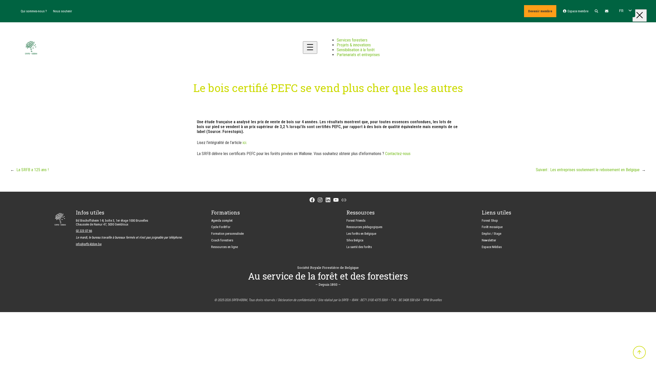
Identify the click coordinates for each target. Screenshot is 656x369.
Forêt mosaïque (492, 227)
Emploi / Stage (491, 233)
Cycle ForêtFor (220, 227)
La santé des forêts (359, 247)
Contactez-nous (398, 153)
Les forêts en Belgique (361, 233)
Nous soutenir (62, 11)
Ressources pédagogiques (364, 227)
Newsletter (489, 240)
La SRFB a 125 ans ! (32, 169)
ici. (245, 142)
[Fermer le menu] (639, 15)
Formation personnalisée (227, 233)
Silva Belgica (354, 240)
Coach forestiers (222, 240)
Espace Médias (492, 247)
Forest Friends (355, 220)
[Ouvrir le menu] (310, 47)
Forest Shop (490, 220)
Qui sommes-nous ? (34, 11)
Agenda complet (222, 220)
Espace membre (577, 11)
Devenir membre (540, 11)
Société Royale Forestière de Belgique (328, 267)
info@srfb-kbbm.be (88, 244)
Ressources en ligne (224, 247)
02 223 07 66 (84, 231)
